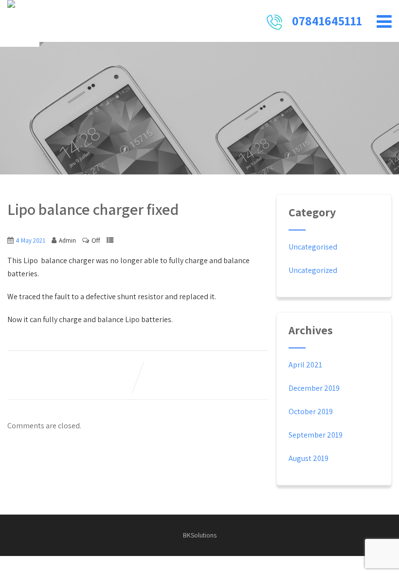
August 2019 (308, 458)
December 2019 (314, 388)
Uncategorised (313, 247)
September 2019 (316, 435)
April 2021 (305, 365)
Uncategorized (313, 270)
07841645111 (327, 20)
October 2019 (311, 411)
